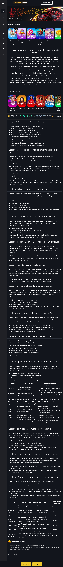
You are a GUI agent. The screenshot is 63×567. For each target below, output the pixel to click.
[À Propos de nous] (3, 24)
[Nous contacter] (3, 54)
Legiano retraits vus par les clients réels (23, 130)
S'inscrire (37, 564)
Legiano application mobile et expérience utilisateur (28, 139)
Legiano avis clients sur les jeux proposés (24, 124)
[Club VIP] (3, 33)
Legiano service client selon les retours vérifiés (26, 134)
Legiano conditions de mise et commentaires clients (27, 143)
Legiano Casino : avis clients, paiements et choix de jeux (28, 122)
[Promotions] (3, 44)
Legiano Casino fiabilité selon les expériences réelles (27, 126)
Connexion (26, 564)
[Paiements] (3, 49)
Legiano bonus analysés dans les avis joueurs (25, 132)
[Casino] (3, 39)
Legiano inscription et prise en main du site (24, 137)
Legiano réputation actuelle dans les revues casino (27, 145)
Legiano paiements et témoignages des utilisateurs (27, 128)
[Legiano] (3, 17)
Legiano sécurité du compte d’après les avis (25, 141)
